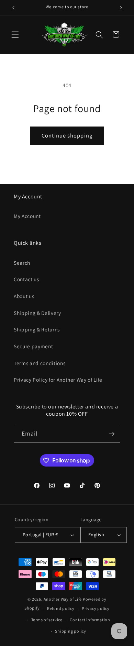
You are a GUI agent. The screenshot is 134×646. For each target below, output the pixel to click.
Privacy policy (96, 608)
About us (24, 296)
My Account (27, 215)
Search (22, 262)
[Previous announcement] (13, 7)
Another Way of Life (63, 599)
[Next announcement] (121, 7)
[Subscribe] (111, 434)
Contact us (26, 279)
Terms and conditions (39, 363)
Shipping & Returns (37, 329)
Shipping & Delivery (37, 312)
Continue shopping (67, 135)
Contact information (90, 619)
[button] (15, 34)
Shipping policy (70, 631)
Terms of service (47, 619)
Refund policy (61, 608)
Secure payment (33, 346)
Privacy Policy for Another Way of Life (58, 379)
